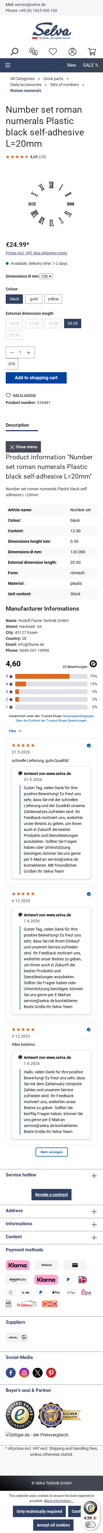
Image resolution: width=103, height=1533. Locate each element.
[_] (51, 203)
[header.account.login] (71, 51)
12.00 (35, 324)
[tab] (22, 425)
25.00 (16, 336)
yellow (53, 299)
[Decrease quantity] (12, 352)
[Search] (12, 51)
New (71, 65)
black (14, 299)
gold (34, 299)
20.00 (73, 323)
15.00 (55, 324)
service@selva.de (30, 4)
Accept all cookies (53, 1525)
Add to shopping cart (36, 377)
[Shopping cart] (90, 51)
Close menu (26, 447)
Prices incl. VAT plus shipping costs (36, 253)
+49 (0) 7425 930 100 (38, 10)
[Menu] (7, 65)
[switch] (90, 1525)
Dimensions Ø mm (22, 276)
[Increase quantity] (29, 352)
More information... (59, 1501)
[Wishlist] (51, 51)
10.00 (16, 324)
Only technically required (39, 1511)
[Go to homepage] (51, 30)
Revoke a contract (51, 1194)
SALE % (90, 65)
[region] (51, 204)
